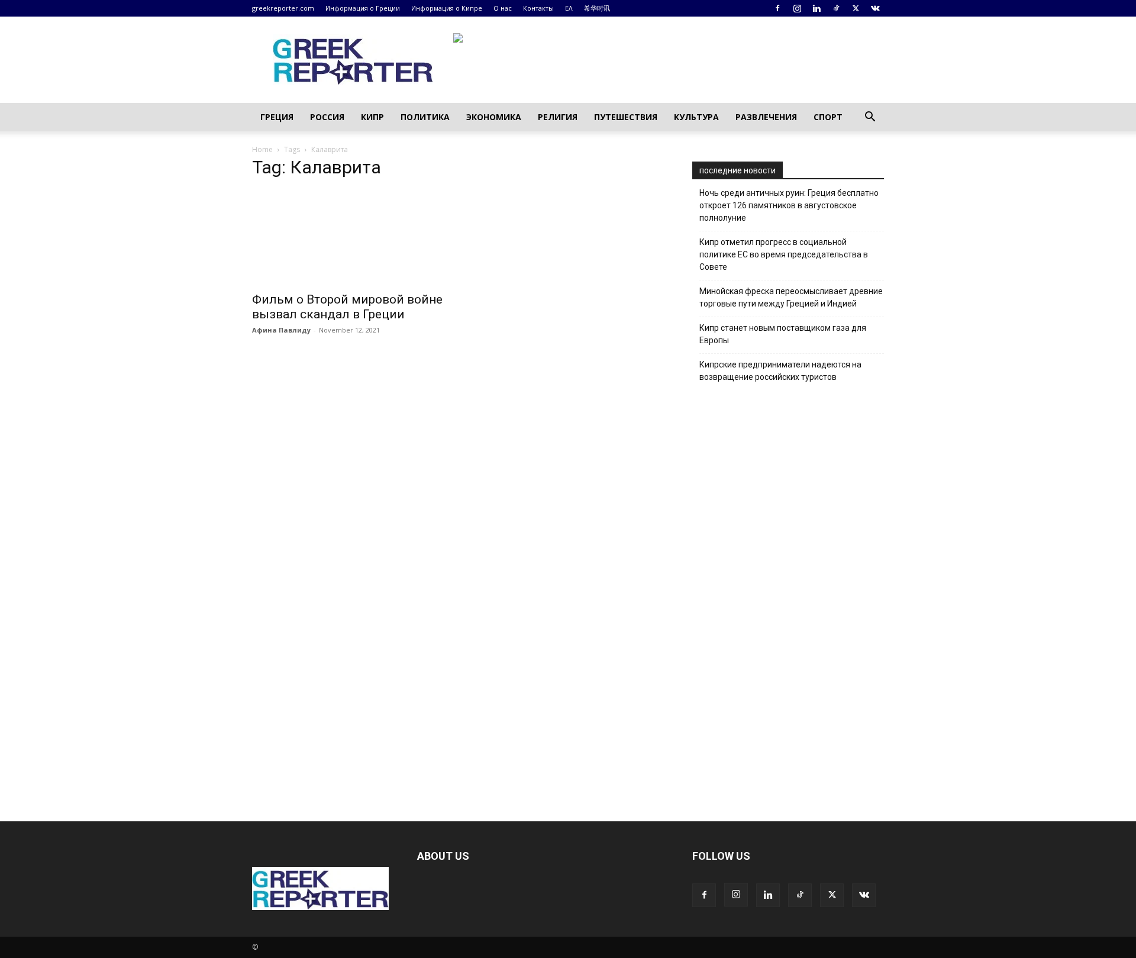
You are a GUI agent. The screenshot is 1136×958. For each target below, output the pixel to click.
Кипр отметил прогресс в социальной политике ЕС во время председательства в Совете (783, 254)
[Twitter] (855, 8)
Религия (557, 116)
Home (262, 149)
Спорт (828, 116)
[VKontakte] (875, 8)
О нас (502, 8)
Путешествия (625, 116)
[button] (870, 118)
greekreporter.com (283, 8)
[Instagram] (797, 8)
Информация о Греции (362, 8)
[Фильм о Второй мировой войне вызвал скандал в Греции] (348, 237)
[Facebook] (777, 8)
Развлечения (766, 116)
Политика (425, 116)
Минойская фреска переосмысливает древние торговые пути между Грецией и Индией (791, 297)
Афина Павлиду (281, 329)
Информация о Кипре (446, 8)
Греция (276, 116)
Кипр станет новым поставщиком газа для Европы (782, 334)
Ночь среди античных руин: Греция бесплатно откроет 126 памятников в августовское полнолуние (789, 205)
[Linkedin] (816, 8)
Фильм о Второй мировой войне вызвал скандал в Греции (347, 306)
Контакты (538, 8)
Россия (327, 116)
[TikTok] (836, 8)
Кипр (372, 116)
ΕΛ (569, 8)
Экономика (493, 116)
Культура (696, 116)
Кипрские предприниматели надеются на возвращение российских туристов (780, 371)
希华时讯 (597, 8)
